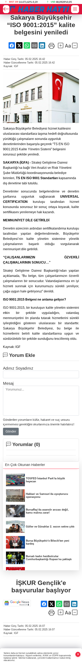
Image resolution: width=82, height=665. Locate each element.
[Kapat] (78, 654)
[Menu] (75, 9)
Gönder (11, 431)
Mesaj (8, 383)
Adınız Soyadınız (18, 368)
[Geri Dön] (6, 9)
